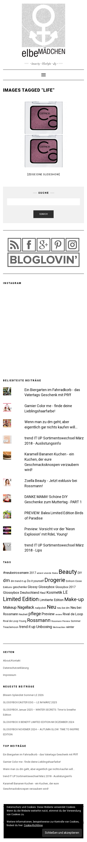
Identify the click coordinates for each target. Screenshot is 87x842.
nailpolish (40, 607)
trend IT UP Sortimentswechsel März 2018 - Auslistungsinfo (37, 776)
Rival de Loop (73, 614)
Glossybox (46, 587)
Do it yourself (35, 581)
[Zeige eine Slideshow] (43, 174)
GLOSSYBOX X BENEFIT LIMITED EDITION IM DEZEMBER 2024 (38, 722)
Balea (55, 573)
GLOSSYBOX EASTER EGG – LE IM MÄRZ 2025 (30, 702)
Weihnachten (59, 627)
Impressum (9, 674)
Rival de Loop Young (14, 621)
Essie (78, 581)
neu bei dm (63, 607)
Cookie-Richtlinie (33, 825)
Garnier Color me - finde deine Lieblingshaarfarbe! (32, 761)
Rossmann (39, 620)
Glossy (33, 587)
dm (6, 580)
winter (70, 627)
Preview (48, 614)
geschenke (20, 587)
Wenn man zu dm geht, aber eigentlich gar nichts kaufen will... (39, 769)
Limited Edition (21, 599)
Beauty (68, 571)
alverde (47, 573)
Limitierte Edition (51, 600)
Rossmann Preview (60, 621)
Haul (43, 592)
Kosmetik (54, 592)
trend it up (27, 627)
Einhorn (70, 581)
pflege (35, 613)
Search (43, 214)
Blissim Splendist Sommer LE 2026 (23, 695)
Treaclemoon (10, 627)
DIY (80, 572)
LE (65, 592)
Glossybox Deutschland (21, 592)
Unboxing (44, 626)
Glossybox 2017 (65, 587)
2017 (33, 572)
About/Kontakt (11, 660)
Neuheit (23, 614)
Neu (51, 607)
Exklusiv (7, 587)
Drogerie (55, 580)
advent (40, 573)
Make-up (74, 599)
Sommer (76, 621)
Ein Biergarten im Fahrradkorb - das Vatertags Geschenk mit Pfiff (40, 754)
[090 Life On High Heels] (43, 118)
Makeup (10, 607)
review (58, 614)
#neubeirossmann (16, 573)
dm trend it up (18, 581)
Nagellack (25, 607)
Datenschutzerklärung (16, 667)
